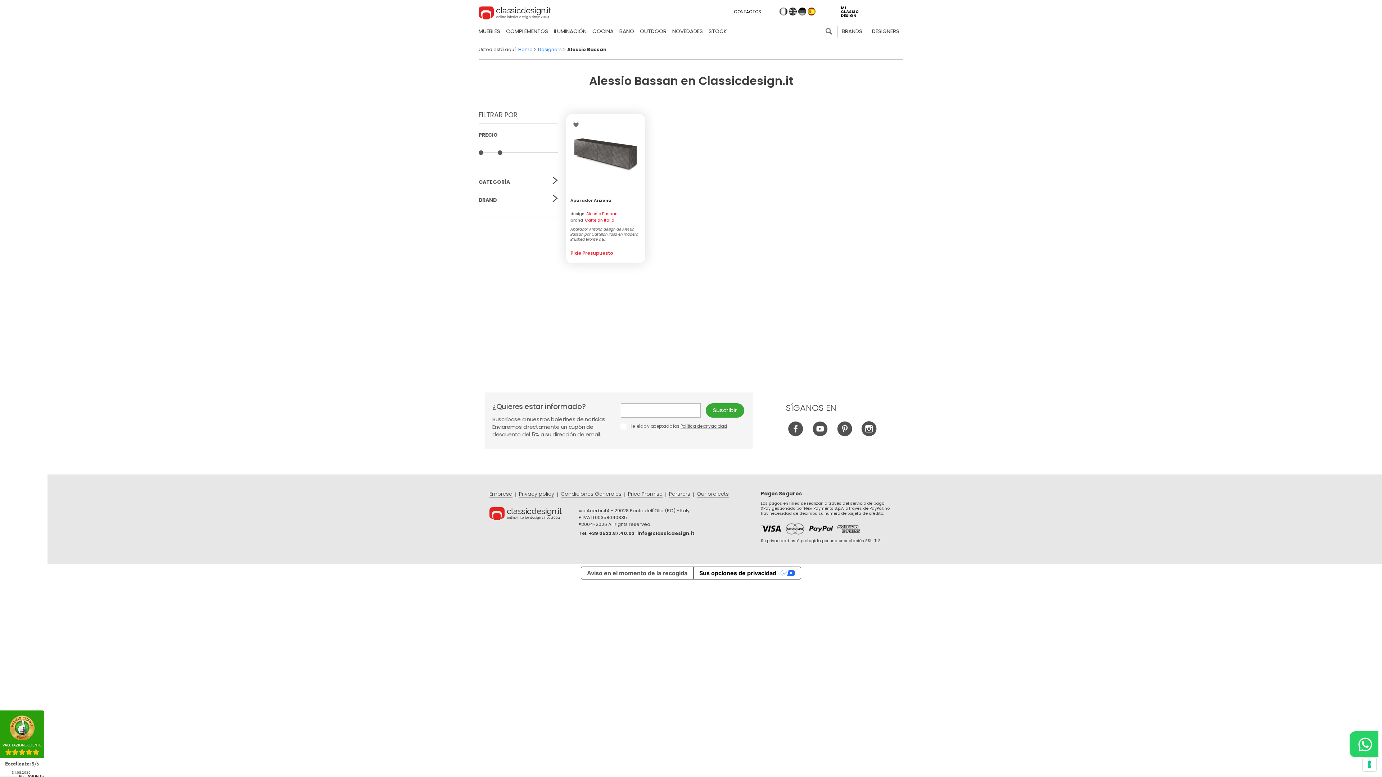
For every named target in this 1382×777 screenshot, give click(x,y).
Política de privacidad (704, 426)
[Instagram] (869, 434)
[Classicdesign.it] (515, 14)
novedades (687, 31)
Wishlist (577, 124)
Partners (679, 493)
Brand (488, 200)
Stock (718, 31)
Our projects (713, 493)
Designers (885, 31)
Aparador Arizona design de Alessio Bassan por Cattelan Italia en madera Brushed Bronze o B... (604, 234)
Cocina (603, 31)
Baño (626, 31)
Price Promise (645, 493)
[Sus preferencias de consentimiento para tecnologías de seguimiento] (1369, 764)
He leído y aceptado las (677, 426)
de (802, 11)
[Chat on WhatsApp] (1364, 744)
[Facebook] (795, 434)
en (793, 11)
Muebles (489, 31)
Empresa (500, 493)
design (594, 214)
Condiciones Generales (591, 493)
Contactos (747, 12)
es (812, 11)
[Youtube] (820, 434)
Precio (488, 134)
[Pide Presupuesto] (605, 153)
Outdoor (653, 31)
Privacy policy (536, 493)
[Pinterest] (844, 434)
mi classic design (850, 12)
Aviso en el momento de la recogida (637, 573)
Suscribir (725, 410)
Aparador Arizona (590, 200)
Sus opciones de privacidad (737, 573)
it (783, 11)
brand (592, 220)
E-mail (663, 410)
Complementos (527, 31)
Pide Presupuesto (591, 253)
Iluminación (570, 31)
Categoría (494, 182)
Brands (852, 31)
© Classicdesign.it (534, 514)
